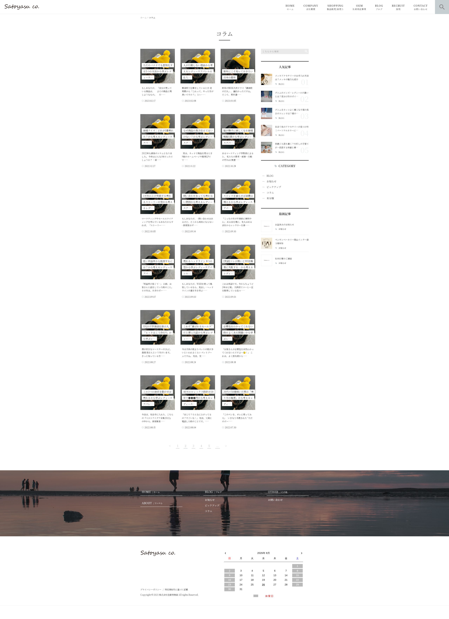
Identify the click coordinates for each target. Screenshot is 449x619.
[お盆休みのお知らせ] (266, 226)
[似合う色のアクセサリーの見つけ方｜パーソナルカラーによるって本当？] (266, 130)
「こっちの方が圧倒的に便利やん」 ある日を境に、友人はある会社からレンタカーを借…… (237, 222)
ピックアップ (274, 187)
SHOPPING (335, 7)
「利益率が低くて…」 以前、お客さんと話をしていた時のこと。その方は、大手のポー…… (157, 287)
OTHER (277, 492)
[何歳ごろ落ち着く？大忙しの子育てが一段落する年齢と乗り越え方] (266, 147)
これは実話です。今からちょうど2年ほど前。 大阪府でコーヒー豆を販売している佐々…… (237, 287)
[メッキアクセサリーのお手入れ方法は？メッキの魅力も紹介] (266, 79)
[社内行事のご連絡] (266, 260)
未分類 (270, 198)
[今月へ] (240, 549)
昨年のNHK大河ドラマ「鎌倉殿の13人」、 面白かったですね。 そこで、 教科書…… (237, 91)
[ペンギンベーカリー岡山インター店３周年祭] (266, 243)
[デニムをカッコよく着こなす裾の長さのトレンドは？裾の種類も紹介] (266, 113)
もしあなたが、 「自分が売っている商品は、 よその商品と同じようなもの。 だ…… (157, 91)
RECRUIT (398, 7)
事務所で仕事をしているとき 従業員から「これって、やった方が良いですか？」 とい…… (197, 91)
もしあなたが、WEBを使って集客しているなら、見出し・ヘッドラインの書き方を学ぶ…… (197, 287)
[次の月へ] (301, 552)
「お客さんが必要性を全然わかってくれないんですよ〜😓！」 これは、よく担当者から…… (238, 352)
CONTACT (421, 7)
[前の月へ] (225, 552)
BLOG (379, 7)
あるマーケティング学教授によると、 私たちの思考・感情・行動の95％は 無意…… (237, 156)
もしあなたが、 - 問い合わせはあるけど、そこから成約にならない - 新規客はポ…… (197, 222)
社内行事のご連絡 (283, 258)
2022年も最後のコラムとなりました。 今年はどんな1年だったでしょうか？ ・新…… (157, 156)
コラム (270, 192)
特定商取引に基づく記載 (176, 589)
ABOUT (152, 503)
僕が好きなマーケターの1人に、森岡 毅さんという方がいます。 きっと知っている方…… (157, 352)
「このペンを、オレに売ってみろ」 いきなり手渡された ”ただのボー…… (237, 418)
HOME (290, 7)
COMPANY (310, 7)
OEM (359, 7)
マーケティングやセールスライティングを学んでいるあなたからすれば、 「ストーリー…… (157, 222)
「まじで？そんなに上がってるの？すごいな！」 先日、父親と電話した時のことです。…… (197, 418)
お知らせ (271, 181)
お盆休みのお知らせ (284, 224)
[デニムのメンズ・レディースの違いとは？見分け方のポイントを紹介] (266, 96)
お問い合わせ (275, 500)
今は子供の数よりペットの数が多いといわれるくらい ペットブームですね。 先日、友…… (197, 352)
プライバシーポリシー (150, 589)
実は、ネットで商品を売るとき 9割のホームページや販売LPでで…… (197, 156)
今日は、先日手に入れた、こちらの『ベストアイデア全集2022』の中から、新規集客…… (157, 418)
